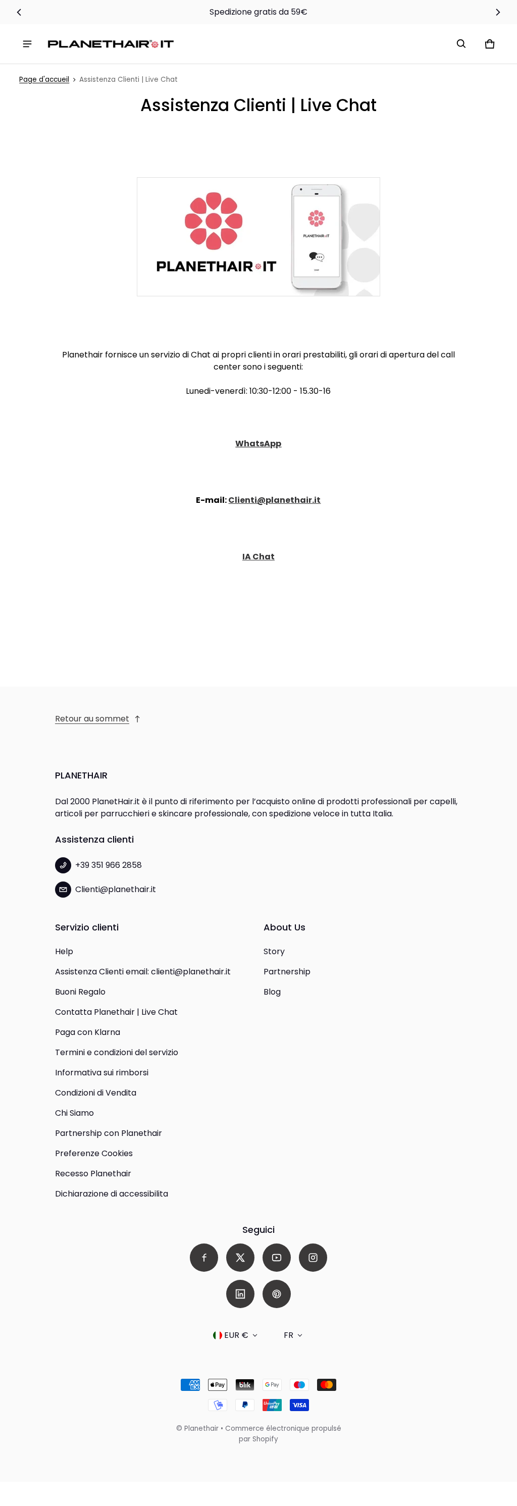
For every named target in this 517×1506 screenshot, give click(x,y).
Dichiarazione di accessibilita (111, 1194)
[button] (461, 44)
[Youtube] (277, 1257)
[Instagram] (313, 1257)
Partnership (287, 971)
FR (288, 1335)
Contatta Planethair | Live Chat (116, 1012)
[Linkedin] (240, 1294)
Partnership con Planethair (108, 1133)
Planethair (201, 1428)
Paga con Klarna (87, 1032)
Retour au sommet (92, 718)
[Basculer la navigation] (27, 44)
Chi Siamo (74, 1113)
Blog (272, 992)
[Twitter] (240, 1257)
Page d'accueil (44, 79)
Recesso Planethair (93, 1173)
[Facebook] (204, 1257)
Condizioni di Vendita (95, 1093)
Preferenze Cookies (94, 1153)
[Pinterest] (277, 1294)
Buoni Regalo (80, 992)
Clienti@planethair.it (274, 500)
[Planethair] (113, 44)
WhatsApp (258, 443)
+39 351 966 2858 (108, 865)
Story (274, 951)
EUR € (236, 1335)
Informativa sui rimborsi (101, 1072)
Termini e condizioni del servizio (116, 1052)
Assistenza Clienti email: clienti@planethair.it (143, 971)
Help (64, 951)
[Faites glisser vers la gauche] (19, 12)
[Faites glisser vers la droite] (498, 12)
